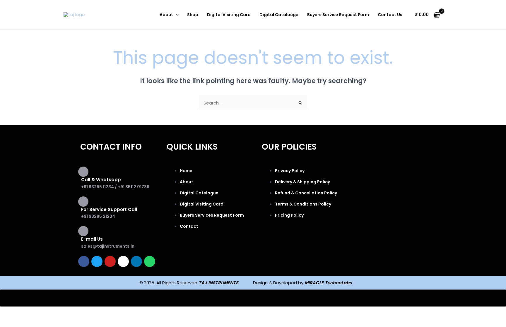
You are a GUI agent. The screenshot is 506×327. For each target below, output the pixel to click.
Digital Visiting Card (229, 15)
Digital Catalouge (278, 15)
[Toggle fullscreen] (36, 312)
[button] (175, 15)
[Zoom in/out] (11, 312)
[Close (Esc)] (85, 312)
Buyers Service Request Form (338, 15)
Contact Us (390, 15)
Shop (192, 15)
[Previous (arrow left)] (11, 321)
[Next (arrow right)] (36, 321)
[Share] (61, 312)
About (166, 15)
